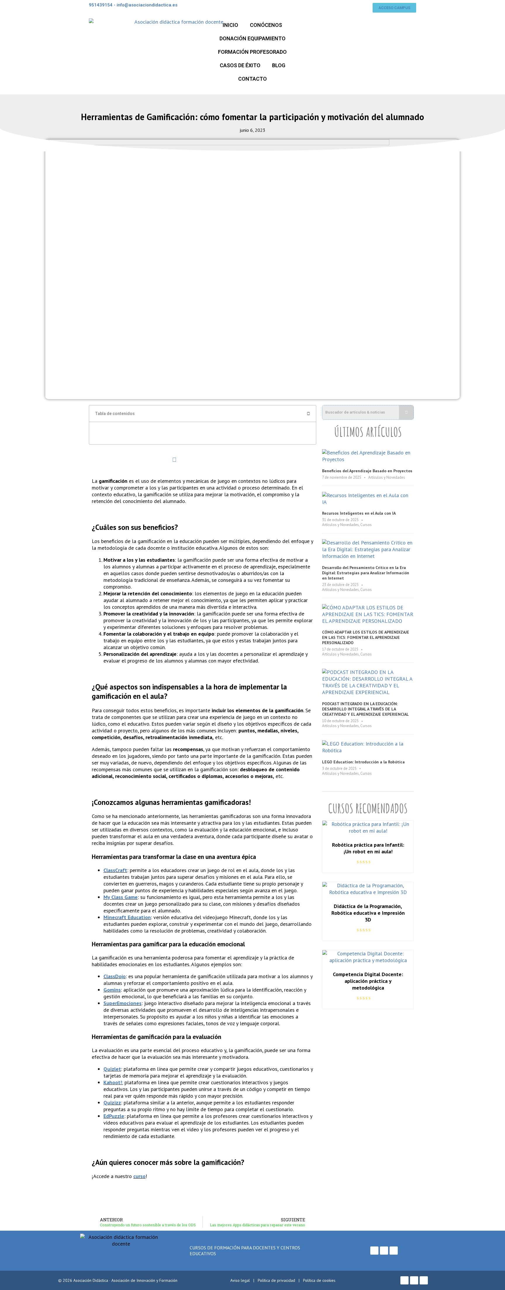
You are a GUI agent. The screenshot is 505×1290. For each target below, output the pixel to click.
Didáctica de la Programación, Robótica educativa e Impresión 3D (368, 913)
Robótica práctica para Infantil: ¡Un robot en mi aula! (368, 848)
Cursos (366, 524)
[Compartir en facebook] (98, 459)
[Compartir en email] (174, 459)
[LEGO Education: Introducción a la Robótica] (368, 750)
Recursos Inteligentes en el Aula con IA (359, 513)
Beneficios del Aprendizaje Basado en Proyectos (367, 470)
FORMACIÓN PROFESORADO (252, 52)
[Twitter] (384, 1250)
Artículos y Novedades (386, 477)
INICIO (230, 25)
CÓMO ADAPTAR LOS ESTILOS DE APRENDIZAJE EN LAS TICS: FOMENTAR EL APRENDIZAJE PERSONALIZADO (365, 637)
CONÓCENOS (266, 25)
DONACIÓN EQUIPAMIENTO (252, 38)
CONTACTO (252, 79)
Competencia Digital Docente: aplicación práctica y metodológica (368, 981)
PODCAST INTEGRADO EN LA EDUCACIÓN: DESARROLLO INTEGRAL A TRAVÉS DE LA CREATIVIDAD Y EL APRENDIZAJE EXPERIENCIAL (365, 709)
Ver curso (368, 827)
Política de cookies (319, 1280)
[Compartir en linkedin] (117, 459)
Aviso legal (240, 1280)
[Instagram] (394, 1250)
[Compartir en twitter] (136, 459)
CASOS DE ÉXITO (240, 65)
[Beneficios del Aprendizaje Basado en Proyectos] (368, 459)
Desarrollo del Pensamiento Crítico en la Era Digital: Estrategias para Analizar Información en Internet (365, 573)
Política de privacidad (276, 1280)
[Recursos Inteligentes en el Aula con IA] (368, 502)
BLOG (278, 65)
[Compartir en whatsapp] (155, 459)
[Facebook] (374, 1250)
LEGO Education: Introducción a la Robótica (363, 762)
